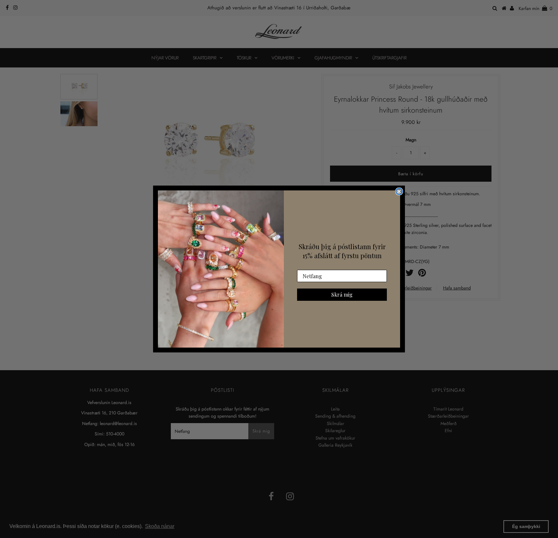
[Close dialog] (399, 191)
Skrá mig (342, 294)
